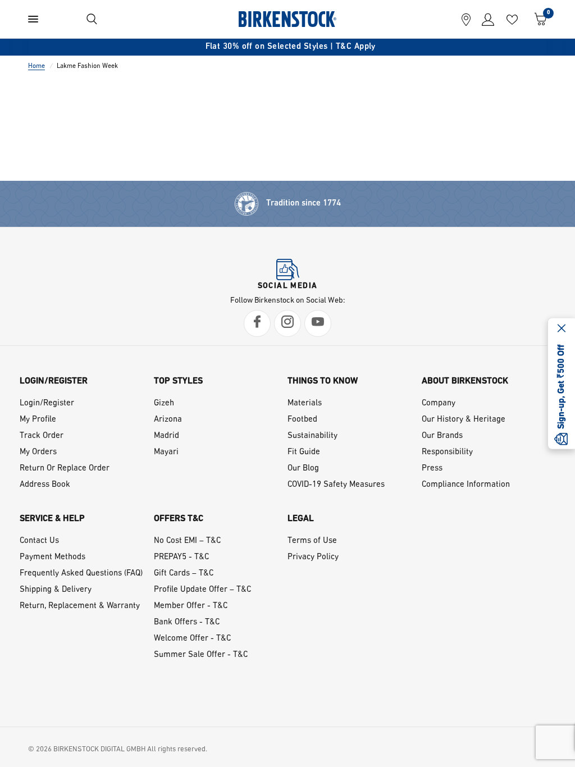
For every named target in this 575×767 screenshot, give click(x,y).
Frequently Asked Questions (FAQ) (81, 573)
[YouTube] (317, 323)
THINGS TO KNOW (323, 381)
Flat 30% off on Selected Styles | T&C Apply (288, 47)
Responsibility (447, 452)
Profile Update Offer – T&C (202, 590)
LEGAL (301, 518)
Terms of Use (312, 541)
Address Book (45, 485)
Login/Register (47, 403)
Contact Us (39, 541)
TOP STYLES (178, 381)
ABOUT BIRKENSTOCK (465, 381)
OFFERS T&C (178, 518)
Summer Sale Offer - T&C (201, 655)
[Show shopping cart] (538, 19)
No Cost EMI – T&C (187, 541)
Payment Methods (52, 557)
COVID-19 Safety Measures (336, 485)
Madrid (166, 436)
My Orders (38, 452)
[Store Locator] (466, 19)
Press (432, 468)
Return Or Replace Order (64, 468)
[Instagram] (287, 323)
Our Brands (442, 436)
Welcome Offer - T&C (192, 638)
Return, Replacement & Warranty (80, 606)
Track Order (41, 436)
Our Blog (303, 468)
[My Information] (485, 19)
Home (36, 66)
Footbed (302, 420)
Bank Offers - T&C (187, 622)
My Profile (38, 420)
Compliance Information (466, 485)
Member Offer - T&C (190, 606)
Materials (305, 403)
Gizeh (164, 403)
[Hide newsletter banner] (561, 329)
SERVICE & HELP (52, 518)
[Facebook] (257, 323)
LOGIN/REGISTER (54, 381)
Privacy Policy (313, 557)
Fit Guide (304, 452)
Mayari (166, 452)
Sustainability (312, 436)
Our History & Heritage (463, 420)
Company (438, 403)
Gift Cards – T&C (183, 573)
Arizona (168, 420)
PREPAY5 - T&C (181, 557)
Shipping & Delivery (56, 590)
